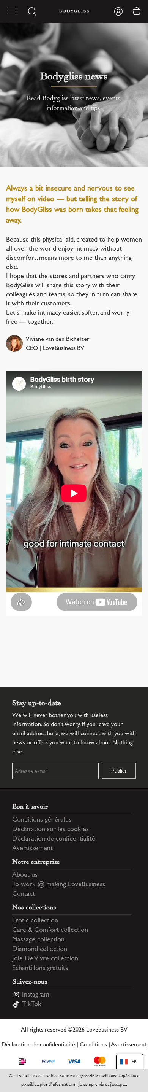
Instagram (35, 995)
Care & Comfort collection (50, 930)
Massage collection (38, 940)
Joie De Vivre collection (45, 959)
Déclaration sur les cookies (50, 830)
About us (25, 875)
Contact (23, 894)
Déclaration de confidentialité (53, 839)
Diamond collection (39, 949)
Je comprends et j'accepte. (103, 1084)
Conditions (93, 1045)
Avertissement (32, 849)
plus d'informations (58, 1084)
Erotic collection (35, 921)
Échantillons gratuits (40, 968)
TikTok (31, 1004)
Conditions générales (41, 820)
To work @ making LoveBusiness (58, 885)
